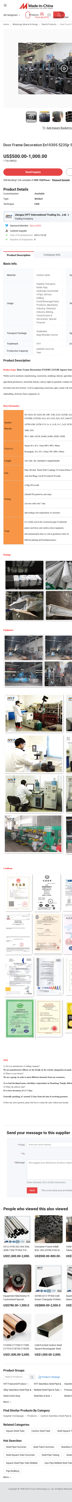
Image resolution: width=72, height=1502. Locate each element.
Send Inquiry (33, 172)
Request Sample (61, 180)
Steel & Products (49, 24)
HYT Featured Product (14, 1383)
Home (6, 24)
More (6, 1477)
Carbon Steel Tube (40, 1430)
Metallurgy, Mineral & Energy (25, 24)
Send (32, 1190)
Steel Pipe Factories (16, 1446)
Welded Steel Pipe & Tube (46, 1389)
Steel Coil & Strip (11, 1395)
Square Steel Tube (15, 1430)
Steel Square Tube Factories (20, 1454)
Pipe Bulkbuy (12, 1470)
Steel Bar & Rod (42, 1395)
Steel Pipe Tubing (50, 1454)
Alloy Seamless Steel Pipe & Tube (18, 1389)
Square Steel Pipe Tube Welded (22, 1462)
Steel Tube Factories (43, 1446)
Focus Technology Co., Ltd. (42, 1488)
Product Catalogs (50, 1376)
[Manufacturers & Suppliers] (36, 6)
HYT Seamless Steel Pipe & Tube (50, 1383)
